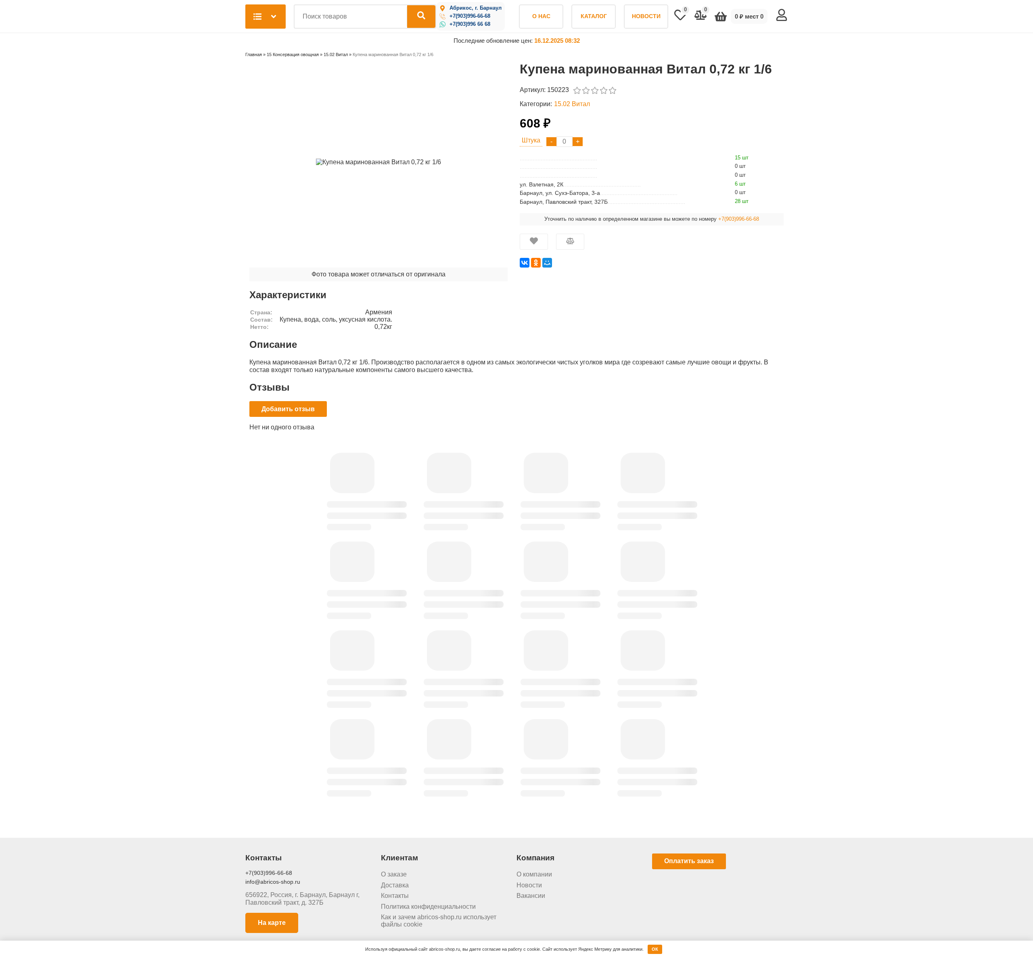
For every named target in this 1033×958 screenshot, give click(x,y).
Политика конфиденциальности (428, 906)
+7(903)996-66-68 (470, 16)
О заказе (394, 874)
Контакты (395, 895)
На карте (272, 922)
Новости (529, 885)
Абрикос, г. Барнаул (476, 8)
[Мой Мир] (547, 263)
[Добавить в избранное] (534, 242)
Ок (655, 949)
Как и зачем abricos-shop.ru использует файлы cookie (438, 921)
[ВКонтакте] (524, 263)
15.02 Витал (572, 103)
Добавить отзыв (288, 409)
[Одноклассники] (536, 263)
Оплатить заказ (689, 861)
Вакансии (530, 895)
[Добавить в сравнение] (570, 242)
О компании (534, 874)
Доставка (395, 885)
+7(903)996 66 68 (470, 24)
